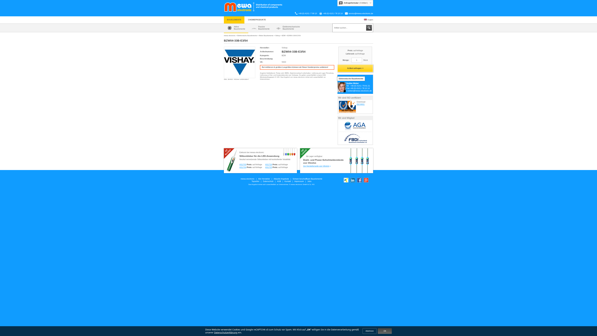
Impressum (299, 181)
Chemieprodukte (257, 20)
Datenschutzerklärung (225, 332)
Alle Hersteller (264, 179)
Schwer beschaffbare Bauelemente (307, 179)
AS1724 (268, 164)
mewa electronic (248, 179)
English (370, 20)
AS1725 (268, 167)
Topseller (255, 181)
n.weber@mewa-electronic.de (359, 91)
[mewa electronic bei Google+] (366, 182)
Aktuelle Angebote (281, 179)
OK (385, 331)
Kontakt (288, 181)
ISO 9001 (361, 104)
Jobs (309, 181)
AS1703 (242, 164)
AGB (279, 181)
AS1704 (242, 167)
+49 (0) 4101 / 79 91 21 (360, 86)
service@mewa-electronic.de (361, 13)
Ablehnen (370, 331)
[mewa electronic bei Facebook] (359, 182)
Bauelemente (234, 20)
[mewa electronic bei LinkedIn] (353, 182)
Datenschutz (268, 181)
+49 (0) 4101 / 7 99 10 (307, 13)
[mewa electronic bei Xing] (346, 182)
